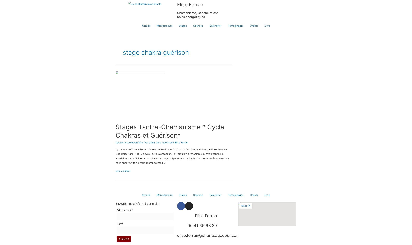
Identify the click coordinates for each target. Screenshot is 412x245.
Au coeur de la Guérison (159, 142)
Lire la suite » (123, 170)
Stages (183, 25)
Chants (254, 25)
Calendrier (216, 25)
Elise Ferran (190, 5)
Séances (198, 25)
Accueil (146, 25)
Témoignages (235, 25)
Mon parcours (165, 25)
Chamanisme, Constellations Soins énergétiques (197, 15)
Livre (267, 25)
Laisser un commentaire (129, 142)
